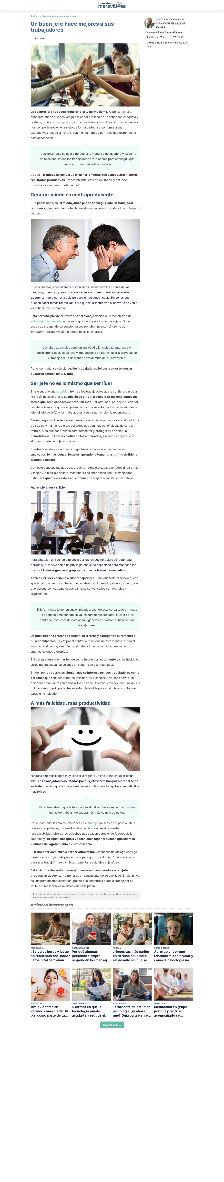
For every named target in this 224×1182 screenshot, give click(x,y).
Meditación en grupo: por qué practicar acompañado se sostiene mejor (171, 1011)
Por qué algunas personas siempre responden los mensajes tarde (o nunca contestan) (91, 956)
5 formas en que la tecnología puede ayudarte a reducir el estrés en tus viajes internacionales (88, 1011)
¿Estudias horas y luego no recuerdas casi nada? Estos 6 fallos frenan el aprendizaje (50, 956)
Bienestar (36, 1003)
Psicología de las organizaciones (59, 16)
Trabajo (35, 16)
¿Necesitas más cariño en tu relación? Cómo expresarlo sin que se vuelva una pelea (131, 956)
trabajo (93, 823)
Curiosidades (161, 948)
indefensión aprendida (46, 321)
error (34, 646)
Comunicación (80, 948)
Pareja (117, 948)
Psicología (37, 948)
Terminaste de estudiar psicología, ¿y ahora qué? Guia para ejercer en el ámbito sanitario (131, 1011)
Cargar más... (112, 1025)
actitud (118, 454)
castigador (63, 122)
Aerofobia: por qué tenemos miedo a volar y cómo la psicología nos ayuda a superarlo (173, 956)
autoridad (62, 391)
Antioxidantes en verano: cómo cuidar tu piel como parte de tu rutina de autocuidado (49, 1011)
